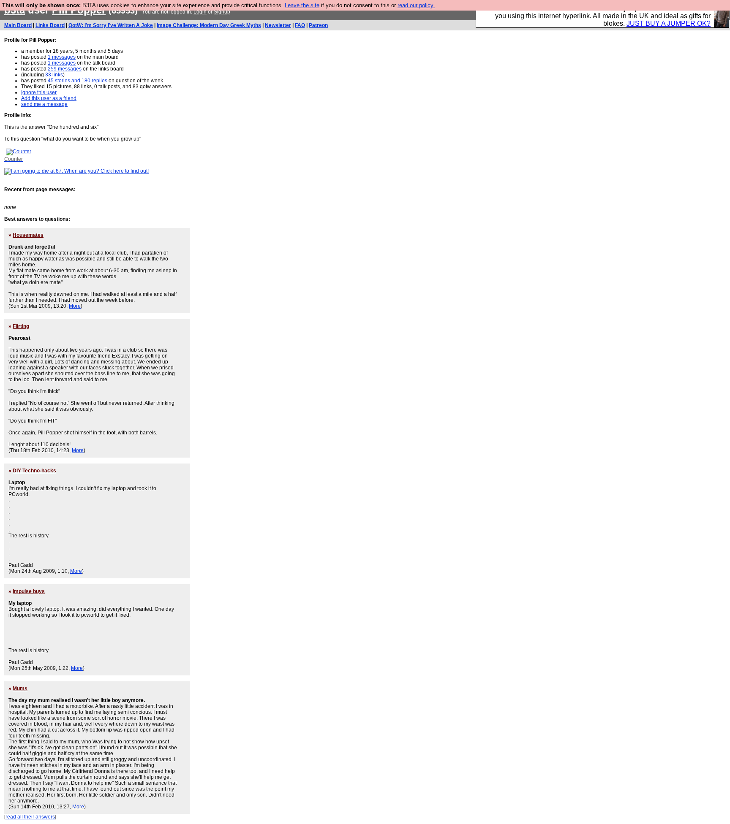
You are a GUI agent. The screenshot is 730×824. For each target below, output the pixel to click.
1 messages (62, 57)
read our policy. (416, 5)
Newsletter (278, 25)
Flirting (21, 326)
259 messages (65, 69)
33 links (54, 75)
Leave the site (302, 5)
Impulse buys (29, 591)
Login (200, 12)
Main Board (18, 25)
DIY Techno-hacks (34, 471)
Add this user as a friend (48, 98)
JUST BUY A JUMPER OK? (668, 23)
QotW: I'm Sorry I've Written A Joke (110, 25)
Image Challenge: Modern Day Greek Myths (209, 25)
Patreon (318, 25)
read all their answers (30, 817)
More (75, 306)
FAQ (300, 25)
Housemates (28, 235)
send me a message (44, 104)
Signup (222, 12)
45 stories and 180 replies (77, 81)
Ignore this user (39, 92)
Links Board (50, 25)
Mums (20, 688)
